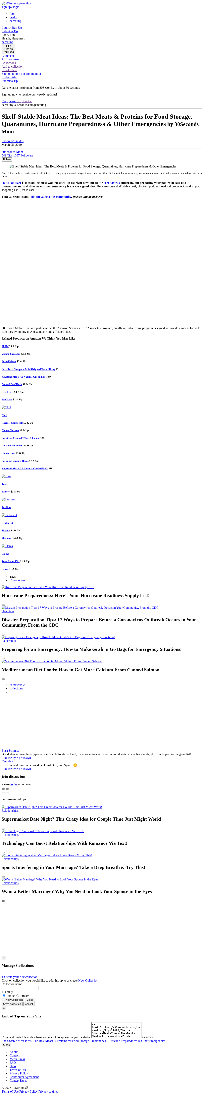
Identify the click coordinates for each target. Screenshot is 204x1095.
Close (30, 999)
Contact (14, 1055)
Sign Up (16, 27)
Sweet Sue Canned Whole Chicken (20, 437)
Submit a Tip (10, 31)
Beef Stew (7, 399)
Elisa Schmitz (10, 750)
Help (13, 1066)
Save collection (12, 1003)
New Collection (88, 980)
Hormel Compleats (12, 422)
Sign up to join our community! (21, 73)
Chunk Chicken (10, 430)
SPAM (5, 346)
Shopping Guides (13, 141)
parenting (15, 21)
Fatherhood (9, 640)
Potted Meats (9, 361)
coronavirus (112, 182)
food (12, 13)
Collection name (12, 984)
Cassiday (7, 761)
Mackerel (7, 538)
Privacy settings (48, 1091)
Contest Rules (18, 1080)
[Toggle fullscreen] (7, 789)
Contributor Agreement (24, 1077)
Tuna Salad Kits (11, 561)
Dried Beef (8, 391)
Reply (12, 757)
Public (10, 996)
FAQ (13, 1062)
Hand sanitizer (11, 182)
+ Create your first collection (19, 977)
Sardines (6, 507)
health (13, 17)
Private (24, 996)
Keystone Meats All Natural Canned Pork (25, 468)
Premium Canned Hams (15, 460)
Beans (5, 568)
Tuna (4, 484)
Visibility (7, 992)
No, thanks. (24, 101)
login (16, 7)
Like (5, 757)
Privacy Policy (19, 1073)
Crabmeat (7, 522)
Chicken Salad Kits (12, 445)
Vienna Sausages (11, 353)
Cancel (29, 1003)
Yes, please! (9, 101)
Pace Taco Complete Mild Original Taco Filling (28, 369)
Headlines (8, 611)
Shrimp (6, 530)
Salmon (6, 491)
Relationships (10, 810)
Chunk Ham (8, 453)
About (14, 1052)
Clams (5, 553)
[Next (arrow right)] (7, 792)
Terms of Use (18, 1069)
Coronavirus (17, 580)
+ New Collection (13, 999)
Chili (4, 415)
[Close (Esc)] (3, 789)
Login (5, 27)
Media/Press (17, 1059)
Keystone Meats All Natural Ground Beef (24, 376)
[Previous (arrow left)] (3, 792)
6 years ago (24, 757)
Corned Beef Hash (12, 384)
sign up (6, 7)
